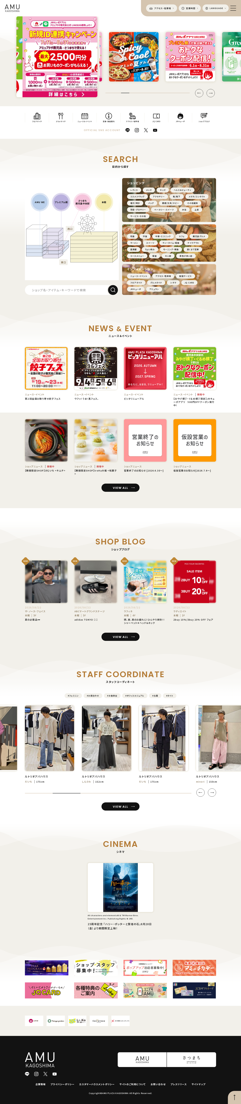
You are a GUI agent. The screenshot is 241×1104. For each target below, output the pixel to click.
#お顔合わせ (93, 695)
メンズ (149, 190)
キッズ (163, 190)
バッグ (151, 203)
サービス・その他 (138, 216)
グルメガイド (156, 282)
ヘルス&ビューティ (182, 190)
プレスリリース (179, 1084)
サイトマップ (198, 1084)
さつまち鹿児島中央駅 (83, 202)
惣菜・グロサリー (138, 209)
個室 (154, 255)
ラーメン (134, 242)
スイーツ (150, 242)
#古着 (155, 695)
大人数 (168, 255)
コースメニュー (137, 255)
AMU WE (40, 202)
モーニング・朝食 (171, 249)
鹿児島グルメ (199, 236)
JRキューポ (135, 289)
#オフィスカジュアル (134, 695)
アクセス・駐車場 (163, 276)
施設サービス (185, 276)
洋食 (145, 236)
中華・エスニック (163, 236)
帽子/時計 (135, 203)
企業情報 (41, 1084)
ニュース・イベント (138, 276)
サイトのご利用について (133, 1084)
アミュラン (154, 289)
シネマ (173, 282)
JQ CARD (189, 282)
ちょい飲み (150, 249)
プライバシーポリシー (62, 1084)
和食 (132, 236)
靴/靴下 (177, 196)
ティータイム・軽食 (171, 242)
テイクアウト (193, 242)
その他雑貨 (192, 203)
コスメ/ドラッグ (137, 196)
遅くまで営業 (193, 249)
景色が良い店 (186, 255)
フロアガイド (136, 282)
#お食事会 (112, 695)
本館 (104, 202)
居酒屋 (133, 249)
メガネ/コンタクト (197, 196)
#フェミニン (73, 695)
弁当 (184, 209)
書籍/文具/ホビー (170, 203)
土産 (197, 209)
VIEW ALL (120, 488)
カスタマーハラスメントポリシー (97, 1084)
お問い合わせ (158, 1084)
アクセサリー (159, 196)
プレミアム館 (61, 202)
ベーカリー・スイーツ (164, 209)
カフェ (182, 236)
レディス (134, 190)
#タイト (169, 695)
